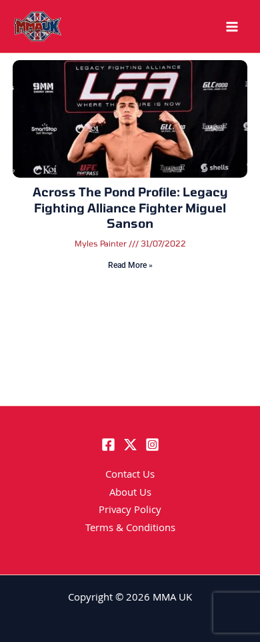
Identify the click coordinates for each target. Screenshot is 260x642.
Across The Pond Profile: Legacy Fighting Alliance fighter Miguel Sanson (130, 207)
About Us (130, 493)
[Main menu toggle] (232, 26)
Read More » (130, 265)
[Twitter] (130, 445)
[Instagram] (152, 445)
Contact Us (130, 475)
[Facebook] (108, 445)
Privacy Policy (130, 511)
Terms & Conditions (130, 529)
